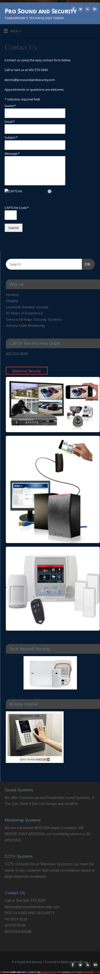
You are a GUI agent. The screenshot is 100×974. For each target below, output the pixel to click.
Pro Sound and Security (41, 11)
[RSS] (87, 9)
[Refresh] (49, 191)
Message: (12, 154)
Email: (10, 122)
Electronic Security (26, 370)
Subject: (11, 137)
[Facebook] (72, 9)
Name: (10, 106)
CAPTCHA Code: (17, 208)
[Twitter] (79, 9)
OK (86, 264)
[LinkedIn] (94, 9)
